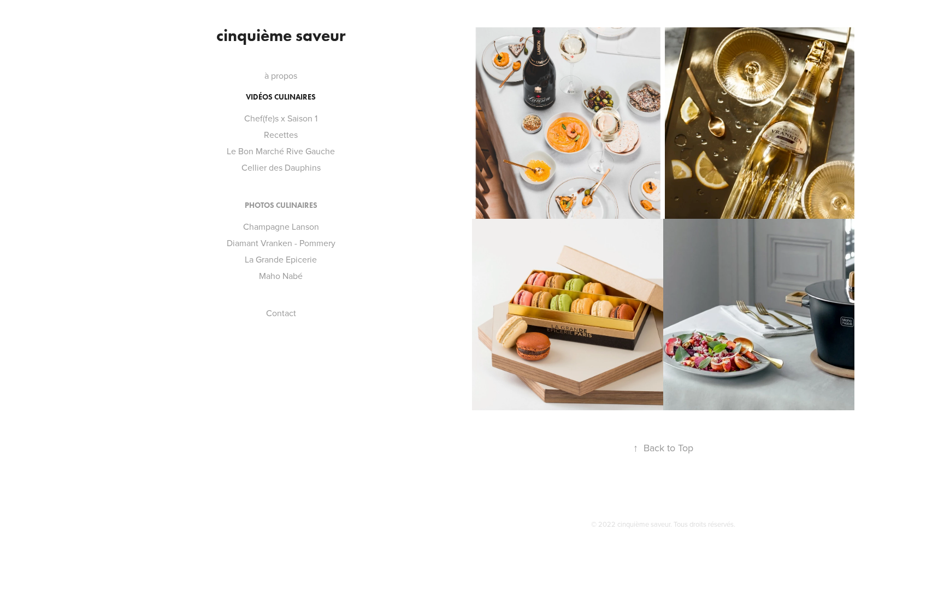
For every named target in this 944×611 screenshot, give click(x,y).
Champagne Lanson (281, 226)
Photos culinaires (281, 205)
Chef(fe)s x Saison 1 (280, 118)
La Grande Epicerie (281, 259)
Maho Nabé (281, 276)
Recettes (281, 135)
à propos (280, 75)
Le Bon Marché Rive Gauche (281, 151)
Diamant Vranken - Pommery (281, 243)
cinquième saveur (281, 35)
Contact (281, 313)
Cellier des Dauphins (281, 167)
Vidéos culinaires (281, 97)
